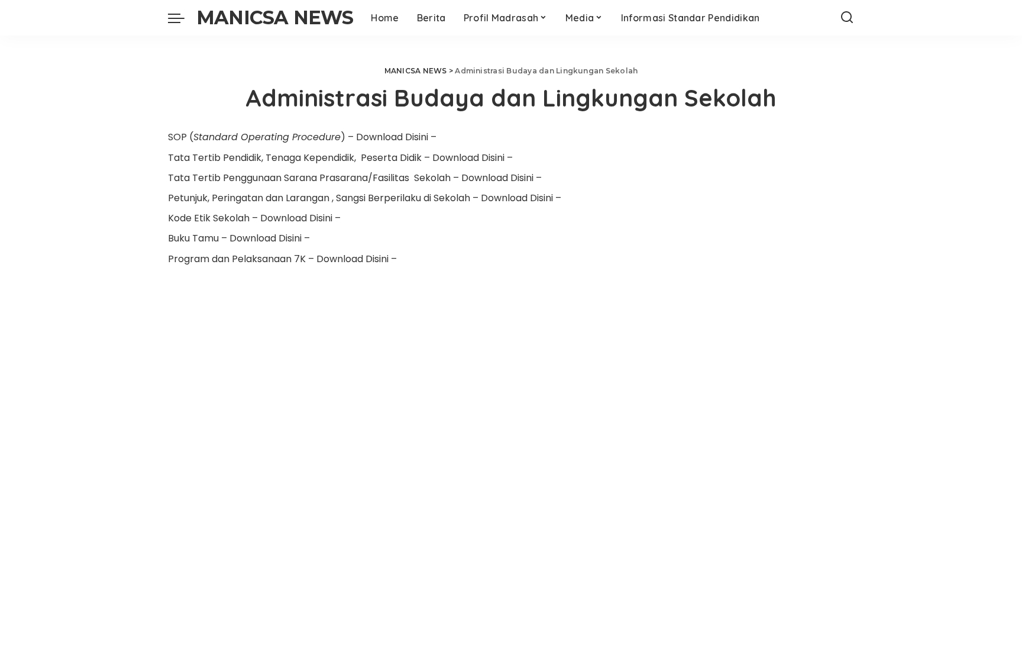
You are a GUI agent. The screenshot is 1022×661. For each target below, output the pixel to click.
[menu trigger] (182, 18)
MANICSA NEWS (274, 17)
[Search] (847, 18)
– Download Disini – (392, 137)
